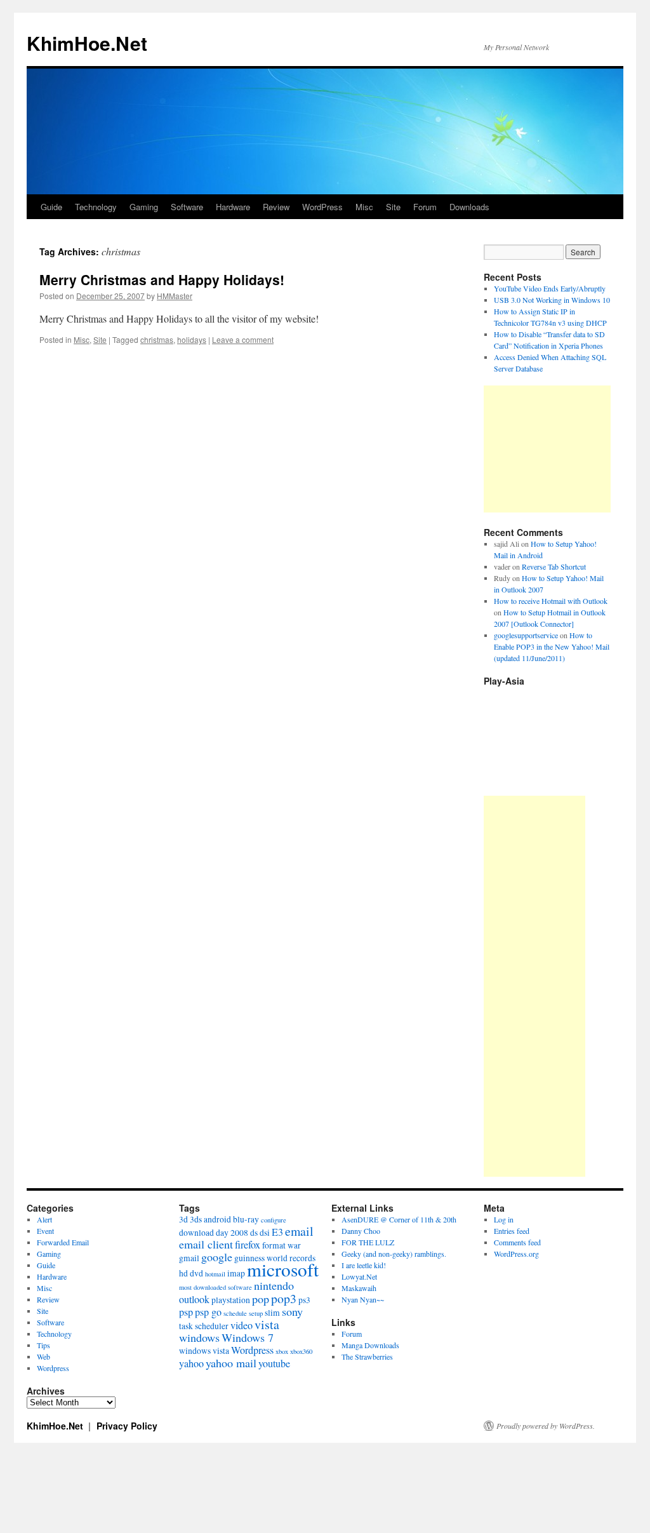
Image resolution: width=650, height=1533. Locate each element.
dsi (265, 1232)
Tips (43, 1345)
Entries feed (511, 1231)
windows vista (204, 1350)
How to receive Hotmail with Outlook (550, 601)
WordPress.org (516, 1253)
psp (186, 1312)
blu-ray (246, 1219)
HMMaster (174, 295)
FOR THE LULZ (368, 1242)
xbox (281, 1351)
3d (183, 1219)
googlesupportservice (526, 635)
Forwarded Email (63, 1242)
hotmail (215, 1273)
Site (393, 207)
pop (260, 1298)
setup (256, 1313)
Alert (44, 1219)
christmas (156, 339)
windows (199, 1337)
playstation (230, 1300)
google (216, 1256)
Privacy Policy (126, 1425)
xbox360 (301, 1351)
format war (281, 1245)
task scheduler (204, 1326)
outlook (194, 1299)
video (241, 1325)
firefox (247, 1245)
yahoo (191, 1363)
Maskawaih (359, 1288)
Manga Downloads (370, 1345)
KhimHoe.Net (87, 43)
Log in (504, 1219)
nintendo (274, 1285)
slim (272, 1312)
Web (43, 1356)
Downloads (469, 207)
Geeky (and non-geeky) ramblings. (394, 1253)
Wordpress (53, 1368)
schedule (235, 1313)
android (217, 1219)
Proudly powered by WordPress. (545, 1426)
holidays (191, 339)
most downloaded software (215, 1287)
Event (45, 1231)
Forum (425, 207)
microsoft (283, 1269)
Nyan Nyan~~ (363, 1299)
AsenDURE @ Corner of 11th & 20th (399, 1219)
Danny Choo (361, 1231)
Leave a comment (243, 339)
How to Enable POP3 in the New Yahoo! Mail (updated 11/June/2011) (551, 646)
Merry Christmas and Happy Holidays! (161, 279)
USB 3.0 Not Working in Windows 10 (552, 300)
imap (236, 1273)
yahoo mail (231, 1362)
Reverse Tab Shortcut (554, 566)
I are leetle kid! (364, 1265)
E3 (277, 1232)
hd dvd (191, 1273)
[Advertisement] (547, 448)
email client (206, 1244)
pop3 (283, 1298)
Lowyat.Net (359, 1276)
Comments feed (517, 1242)
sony (292, 1311)
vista (267, 1324)
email (299, 1231)
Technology (96, 207)
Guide (51, 207)
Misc (364, 207)
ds (254, 1232)
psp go (208, 1312)
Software (187, 207)
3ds (196, 1219)
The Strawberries (367, 1356)
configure (273, 1219)
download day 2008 (213, 1232)
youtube (274, 1363)
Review (276, 207)
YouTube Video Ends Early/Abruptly (550, 288)
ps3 (304, 1300)
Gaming (143, 207)
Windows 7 (248, 1337)
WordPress (322, 207)
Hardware (233, 207)
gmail (189, 1258)
